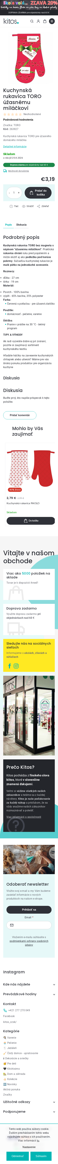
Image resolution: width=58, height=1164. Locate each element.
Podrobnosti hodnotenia (18, 119)
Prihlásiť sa (29, 909)
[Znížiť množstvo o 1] (9, 193)
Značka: (11, 125)
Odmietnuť (18, 1156)
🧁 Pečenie (9, 1042)
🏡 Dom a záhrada (14, 1073)
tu (38, 1140)
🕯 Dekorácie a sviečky (16, 1058)
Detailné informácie (14, 146)
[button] (31, 521)
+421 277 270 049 (19, 1010)
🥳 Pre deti (9, 1063)
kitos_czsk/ (10, 1022)
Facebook (9, 1016)
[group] (31, 484)
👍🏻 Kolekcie (10, 1079)
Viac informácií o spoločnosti (23, 816)
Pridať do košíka (41, 192)
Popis (8, 224)
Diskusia (21, 224)
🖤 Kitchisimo (11, 1068)
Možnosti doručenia (18, 171)
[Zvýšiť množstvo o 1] (19, 193)
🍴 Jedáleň (10, 1048)
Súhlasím (41, 1156)
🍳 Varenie (9, 1037)
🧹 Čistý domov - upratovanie (20, 1053)
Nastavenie (29, 1147)
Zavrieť (21, 210)
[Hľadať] (32, 21)
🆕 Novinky (10, 1084)
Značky (7, 1094)
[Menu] (52, 21)
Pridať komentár (20, 415)
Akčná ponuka (11, 1089)
